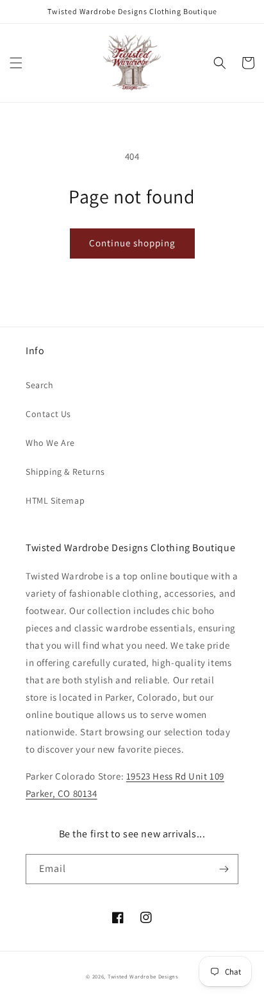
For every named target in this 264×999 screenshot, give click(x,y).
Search (40, 385)
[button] (16, 63)
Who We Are (50, 442)
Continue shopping (132, 243)
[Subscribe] (224, 869)
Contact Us (48, 414)
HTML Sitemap (55, 500)
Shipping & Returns (65, 471)
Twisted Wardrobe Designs (143, 976)
